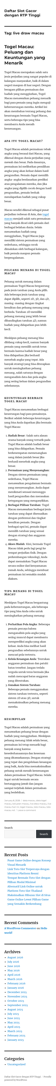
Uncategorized (16, 1064)
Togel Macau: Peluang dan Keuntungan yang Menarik (24, 55)
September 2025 (17, 1005)
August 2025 (15, 1009)
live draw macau (38, 803)
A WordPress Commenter (20, 928)
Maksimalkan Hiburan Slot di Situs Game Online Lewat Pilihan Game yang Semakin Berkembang (28, 899)
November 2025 (17, 996)
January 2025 (15, 1039)
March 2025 (14, 1031)
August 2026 (15, 957)
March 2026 (14, 979)
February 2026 (16, 983)
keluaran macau (20, 803)
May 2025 (13, 1022)
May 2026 (13, 970)
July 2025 (13, 1013)
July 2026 (13, 961)
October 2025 (15, 1000)
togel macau (26, 807)
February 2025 (16, 1035)
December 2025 (17, 992)
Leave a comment (27, 810)
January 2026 (15, 987)
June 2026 (13, 966)
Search (8, 827)
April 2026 (13, 974)
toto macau (40, 807)
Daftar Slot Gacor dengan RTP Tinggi (22, 13)
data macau (29, 800)
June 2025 (13, 1018)
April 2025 (13, 1026)
